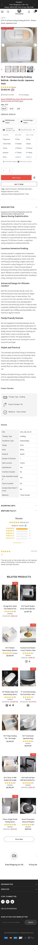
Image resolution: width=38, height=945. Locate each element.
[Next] (35, 45)
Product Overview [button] (7, 388)
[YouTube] (12, 902)
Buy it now (19, 184)
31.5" (18, 109)
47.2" (11, 109)
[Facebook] (3, 902)
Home (3, 18)
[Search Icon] (8, 12)
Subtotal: (4, 114)
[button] (6, 87)
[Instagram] (7, 902)
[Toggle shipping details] (33, 129)
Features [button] (4, 425)
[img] (5, 551)
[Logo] (19, 11)
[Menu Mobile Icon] (2, 12)
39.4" (4, 109)
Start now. (23, 161)
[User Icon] (29, 12)
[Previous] (3, 45)
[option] (19, 4)
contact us (18, 157)
